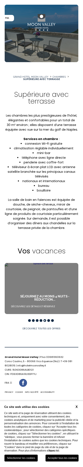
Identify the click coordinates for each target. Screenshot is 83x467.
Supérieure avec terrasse (41, 79)
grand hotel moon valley (30, 76)
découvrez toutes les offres (41, 328)
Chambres (59, 76)
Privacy (9, 392)
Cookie (19, 392)
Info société (31, 392)
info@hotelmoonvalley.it (31, 365)
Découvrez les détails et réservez (33, 306)
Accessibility (47, 392)
